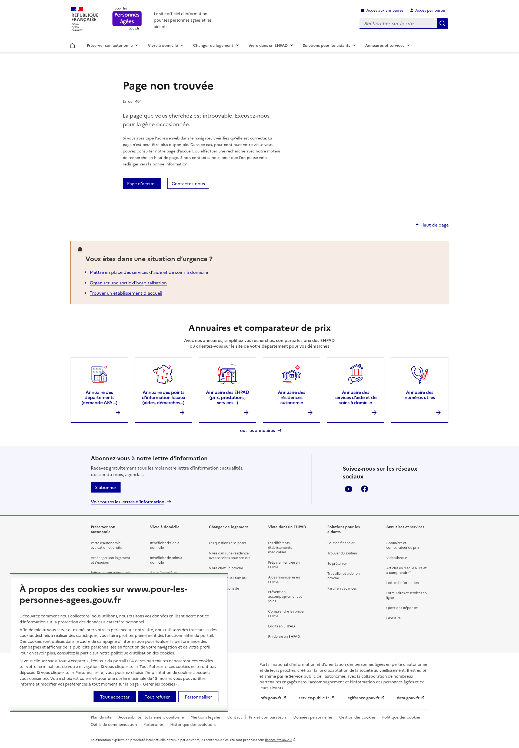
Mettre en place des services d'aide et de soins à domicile (149, 272)
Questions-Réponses (402, 607)
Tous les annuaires (256, 430)
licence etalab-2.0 (278, 740)
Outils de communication (114, 724)
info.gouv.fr (270, 697)
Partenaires (154, 724)
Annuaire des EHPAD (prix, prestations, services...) (227, 397)
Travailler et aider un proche (343, 575)
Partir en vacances (342, 588)
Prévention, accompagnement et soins (285, 596)
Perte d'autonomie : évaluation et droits (106, 545)
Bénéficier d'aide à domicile (164, 545)
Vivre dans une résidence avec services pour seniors (229, 555)
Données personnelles (312, 716)
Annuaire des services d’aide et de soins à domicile (356, 397)
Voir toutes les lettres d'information (127, 501)
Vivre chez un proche (226, 568)
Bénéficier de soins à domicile (166, 559)
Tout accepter (114, 697)
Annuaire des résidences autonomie (291, 397)
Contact (234, 716)
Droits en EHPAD (281, 626)
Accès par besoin (431, 10)
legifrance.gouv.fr (363, 697)
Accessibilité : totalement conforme (151, 716)
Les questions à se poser (227, 542)
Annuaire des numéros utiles (420, 394)
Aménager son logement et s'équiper (110, 559)
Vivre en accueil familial (228, 578)
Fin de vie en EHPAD (284, 636)
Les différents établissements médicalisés (280, 547)
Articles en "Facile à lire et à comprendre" (406, 570)
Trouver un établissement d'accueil (126, 293)
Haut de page (434, 225)
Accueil (72, 44)
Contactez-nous (188, 183)
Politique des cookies (401, 716)
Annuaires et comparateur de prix (402, 545)
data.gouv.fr (408, 697)
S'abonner (105, 487)
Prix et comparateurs (268, 716)
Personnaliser (198, 697)
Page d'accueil (142, 183)
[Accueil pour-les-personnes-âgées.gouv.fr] (127, 19)
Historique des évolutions (193, 724)
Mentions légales (206, 716)
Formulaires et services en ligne (406, 595)
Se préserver (337, 563)
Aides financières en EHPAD (284, 579)
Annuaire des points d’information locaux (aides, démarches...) (163, 397)
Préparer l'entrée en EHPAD (284, 564)
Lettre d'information (402, 582)
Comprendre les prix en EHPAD (286, 613)
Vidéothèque (396, 557)
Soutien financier (341, 542)
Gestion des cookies (357, 716)
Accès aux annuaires (384, 10)
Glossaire (393, 618)
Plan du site (101, 716)
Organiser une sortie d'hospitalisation (128, 282)
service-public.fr (314, 697)
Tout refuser (157, 697)
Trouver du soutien (342, 553)
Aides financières (163, 572)
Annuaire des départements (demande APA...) (99, 397)
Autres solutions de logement (224, 590)
